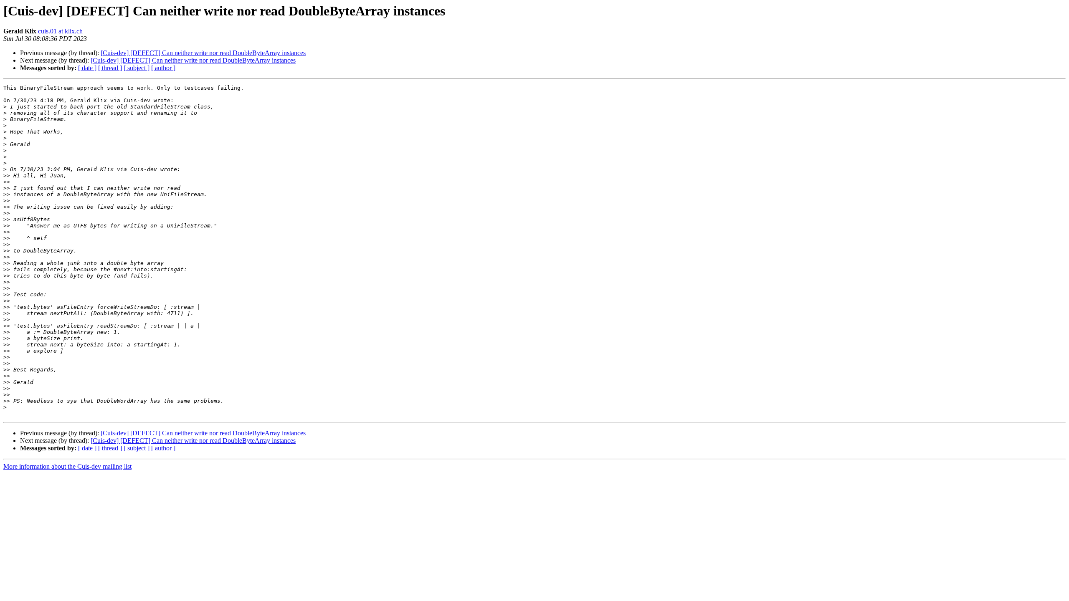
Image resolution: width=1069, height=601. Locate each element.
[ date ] (87, 67)
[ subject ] (136, 67)
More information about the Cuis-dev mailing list (67, 466)
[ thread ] (110, 67)
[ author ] (163, 67)
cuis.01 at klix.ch (60, 31)
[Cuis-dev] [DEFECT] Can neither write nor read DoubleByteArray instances (203, 52)
